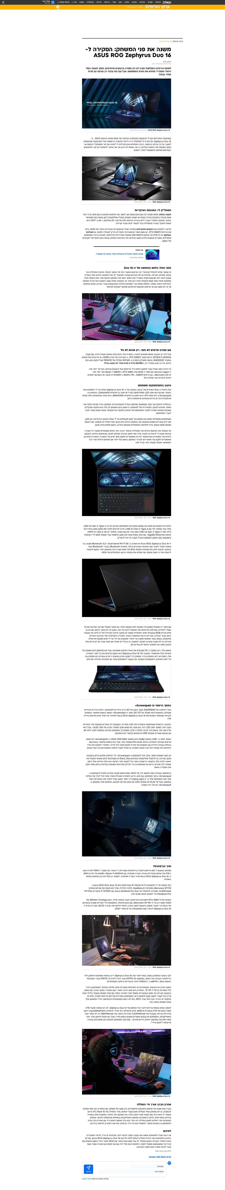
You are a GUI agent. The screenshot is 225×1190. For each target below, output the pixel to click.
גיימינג (169, 1151)
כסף (120, 2)
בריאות (107, 2)
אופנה (81, 2)
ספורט (150, 2)
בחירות (142, 2)
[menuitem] (157, 2)
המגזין (140, 7)
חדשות (158, 2)
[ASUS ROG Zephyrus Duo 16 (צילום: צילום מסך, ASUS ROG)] (126, 105)
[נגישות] (3, 2)
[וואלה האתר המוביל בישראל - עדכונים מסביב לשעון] (167, 2)
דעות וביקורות (132, 7)
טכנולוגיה (90, 2)
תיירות (99, 2)
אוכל (114, 2)
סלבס (127, 2)
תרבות (134, 2)
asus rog (162, 1151)
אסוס (157, 1151)
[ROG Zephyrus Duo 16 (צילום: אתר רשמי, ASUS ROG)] (126, 180)
